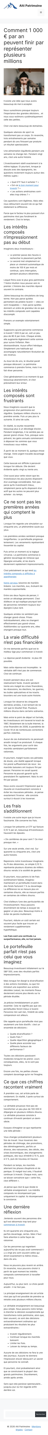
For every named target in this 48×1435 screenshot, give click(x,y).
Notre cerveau (11, 583)
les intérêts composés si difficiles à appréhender (20, 573)
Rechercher (40, 1414)
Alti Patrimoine (30, 5)
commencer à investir (14, 1224)
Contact (28, 1430)
